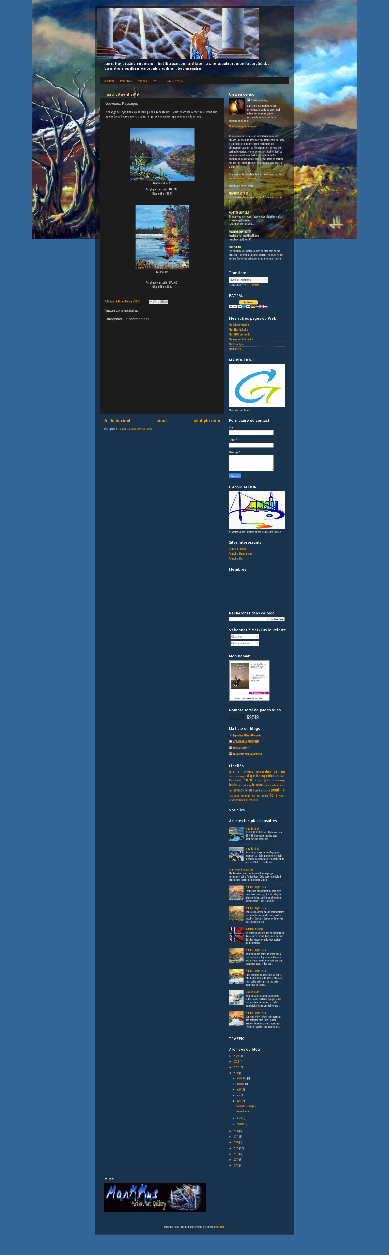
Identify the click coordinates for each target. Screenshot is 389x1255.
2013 (236, 1159)
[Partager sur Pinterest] (166, 302)
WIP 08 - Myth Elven (256, 887)
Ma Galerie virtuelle (239, 325)
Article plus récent (117, 420)
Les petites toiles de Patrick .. (248, 754)
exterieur (280, 776)
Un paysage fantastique (241, 869)
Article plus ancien (207, 420)
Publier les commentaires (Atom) (136, 429)
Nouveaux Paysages (246, 1106)
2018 (236, 1131)
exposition (267, 775)
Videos (142, 81)
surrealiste (262, 796)
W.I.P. (157, 81)
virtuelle (233, 799)
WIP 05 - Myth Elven (256, 971)
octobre (241, 1084)
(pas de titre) (252, 828)
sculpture (245, 796)
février (241, 1124)
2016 (236, 1142)
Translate (254, 285)
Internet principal (247, 178)
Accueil (109, 81)
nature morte (278, 785)
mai (239, 1095)
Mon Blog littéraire (238, 329)
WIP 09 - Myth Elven (256, 908)
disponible (253, 775)
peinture (278, 789)
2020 (236, 1067)
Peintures (126, 81)
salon (236, 796)
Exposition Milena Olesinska (247, 735)
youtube (254, 799)
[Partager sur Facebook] (162, 302)
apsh (231, 772)
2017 (236, 1136)
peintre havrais (262, 790)
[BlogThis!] (155, 302)
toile (273, 794)
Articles (238, 636)
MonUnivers (235, 349)
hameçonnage (279, 780)
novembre (242, 1078)
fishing (258, 780)
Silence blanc (252, 992)
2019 (236, 1073)
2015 (236, 1148)
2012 (236, 1165)
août (239, 1089)
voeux (239, 799)
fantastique (235, 780)
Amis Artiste (175, 81)
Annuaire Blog (236, 558)
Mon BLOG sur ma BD (239, 334)
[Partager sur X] (159, 302)
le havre (257, 784)
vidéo (282, 796)
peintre (249, 790)
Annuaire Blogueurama (240, 553)
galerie (267, 780)
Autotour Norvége (254, 929)
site (253, 796)
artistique (248, 772)
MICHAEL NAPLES (241, 748)
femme (248, 779)
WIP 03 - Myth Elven (256, 1013)
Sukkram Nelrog (259, 100)
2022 (236, 1061)
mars (240, 1118)
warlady (246, 799)
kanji (249, 785)
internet (242, 785)
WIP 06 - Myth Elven (256, 950)
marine (267, 785)
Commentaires (241, 643)
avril (239, 1101)
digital (243, 776)
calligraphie (234, 776)
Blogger (220, 1227)
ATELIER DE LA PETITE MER (246, 741)
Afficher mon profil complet (242, 126)
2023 (236, 1056)
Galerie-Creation (237, 549)
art (239, 771)
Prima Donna (242, 1111)
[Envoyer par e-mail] (151, 302)
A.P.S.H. (233, 201)
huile (233, 784)
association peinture (270, 771)
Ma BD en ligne (236, 344)
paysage (238, 790)
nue (231, 790)
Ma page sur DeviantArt (241, 339)
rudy (231, 795)
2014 (236, 1154)
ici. (237, 166)
